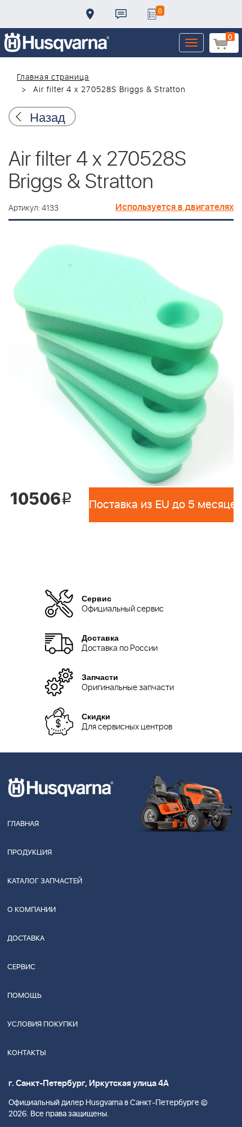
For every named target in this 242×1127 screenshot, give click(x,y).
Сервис (21, 967)
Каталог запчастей (44, 881)
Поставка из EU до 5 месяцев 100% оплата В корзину (161, 504)
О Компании (31, 910)
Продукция (29, 852)
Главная (23, 824)
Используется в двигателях (174, 207)
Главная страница (53, 77)
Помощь (24, 996)
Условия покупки (42, 1024)
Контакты (121, 14)
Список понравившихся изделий (152, 14)
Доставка (90, 14)
